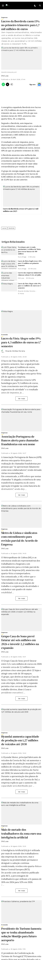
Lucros (4, 228)
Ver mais (21, 399)
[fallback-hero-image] (9, 250)
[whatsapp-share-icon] (3, 86)
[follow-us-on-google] (39, 84)
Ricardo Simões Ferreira (15, 351)
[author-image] (3, 351)
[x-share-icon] (7, 86)
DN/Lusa (4, 76)
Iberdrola (11, 228)
